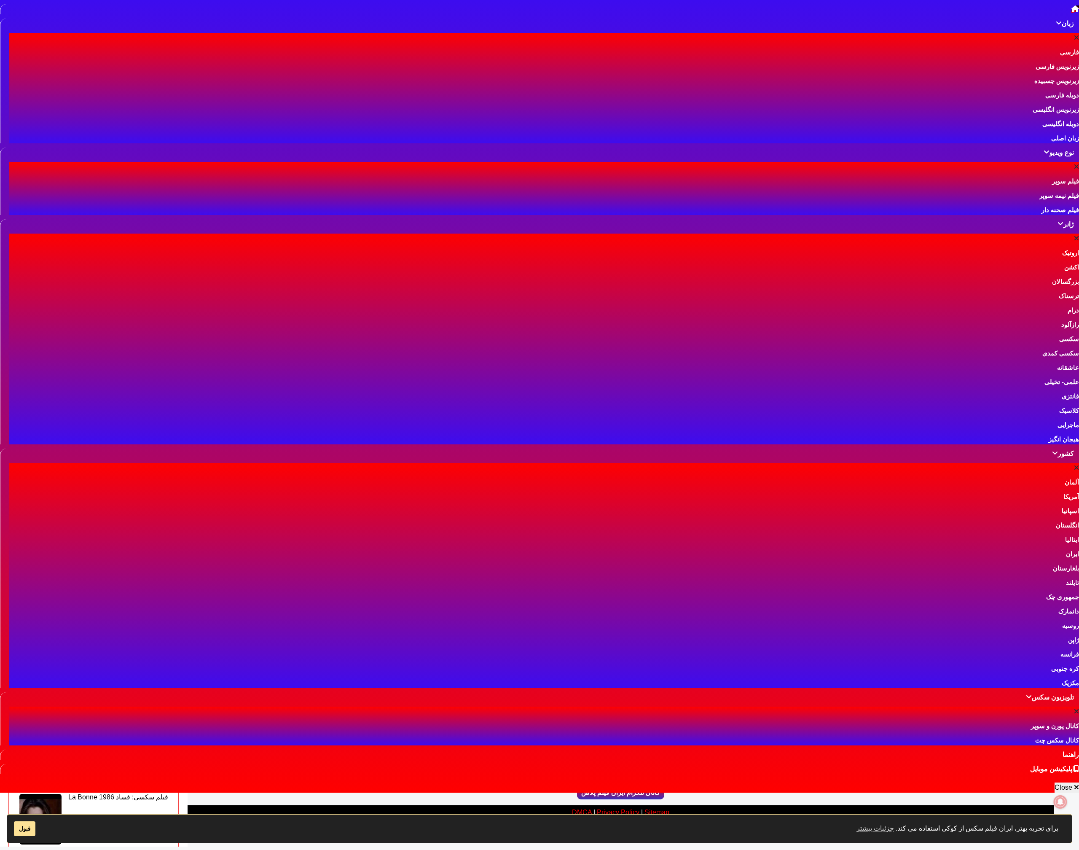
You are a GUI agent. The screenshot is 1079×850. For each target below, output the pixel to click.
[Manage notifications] (1060, 802)
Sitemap (656, 812)
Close (1064, 787)
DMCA (582, 812)
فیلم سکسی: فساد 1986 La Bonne (118, 797)
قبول (25, 828)
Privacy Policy (618, 812)
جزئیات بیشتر (875, 828)
